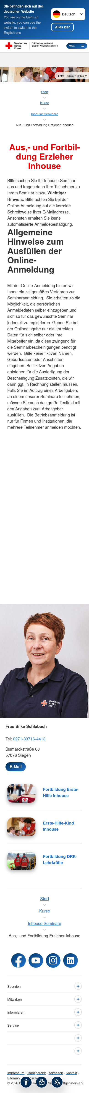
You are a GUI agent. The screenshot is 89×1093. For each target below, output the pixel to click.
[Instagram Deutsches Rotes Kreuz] (53, 960)
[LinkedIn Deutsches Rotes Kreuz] (70, 960)
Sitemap (13, 1077)
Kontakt (71, 1072)
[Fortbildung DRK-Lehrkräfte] (21, 860)
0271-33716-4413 (29, 739)
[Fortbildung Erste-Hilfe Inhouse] (21, 793)
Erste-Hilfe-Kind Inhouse (58, 826)
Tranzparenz (36, 1072)
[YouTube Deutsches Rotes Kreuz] (36, 960)
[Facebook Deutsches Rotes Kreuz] (18, 960)
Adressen (56, 1072)
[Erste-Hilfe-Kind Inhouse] (21, 826)
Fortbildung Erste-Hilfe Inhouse (61, 792)
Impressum (15, 1072)
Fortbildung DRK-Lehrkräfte (60, 859)
